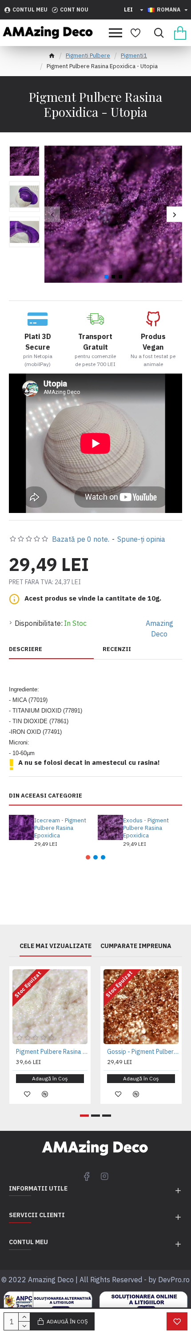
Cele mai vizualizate (56, 946)
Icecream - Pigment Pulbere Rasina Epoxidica (60, 828)
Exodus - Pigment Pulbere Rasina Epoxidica (146, 828)
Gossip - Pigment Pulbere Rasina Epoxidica (143, 1052)
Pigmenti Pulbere (88, 55)
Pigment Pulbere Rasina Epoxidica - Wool (52, 1052)
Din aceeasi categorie (45, 795)
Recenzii (117, 649)
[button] (52, 214)
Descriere (25, 649)
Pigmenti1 (134, 55)
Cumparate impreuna (135, 946)
